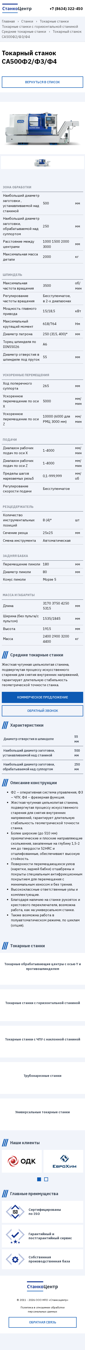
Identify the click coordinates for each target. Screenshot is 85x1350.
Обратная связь (42, 1322)
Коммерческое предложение (42, 697)
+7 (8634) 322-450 (66, 8)
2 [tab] (46, 1179)
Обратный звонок (42, 711)
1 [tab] (39, 1179)
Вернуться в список (42, 82)
